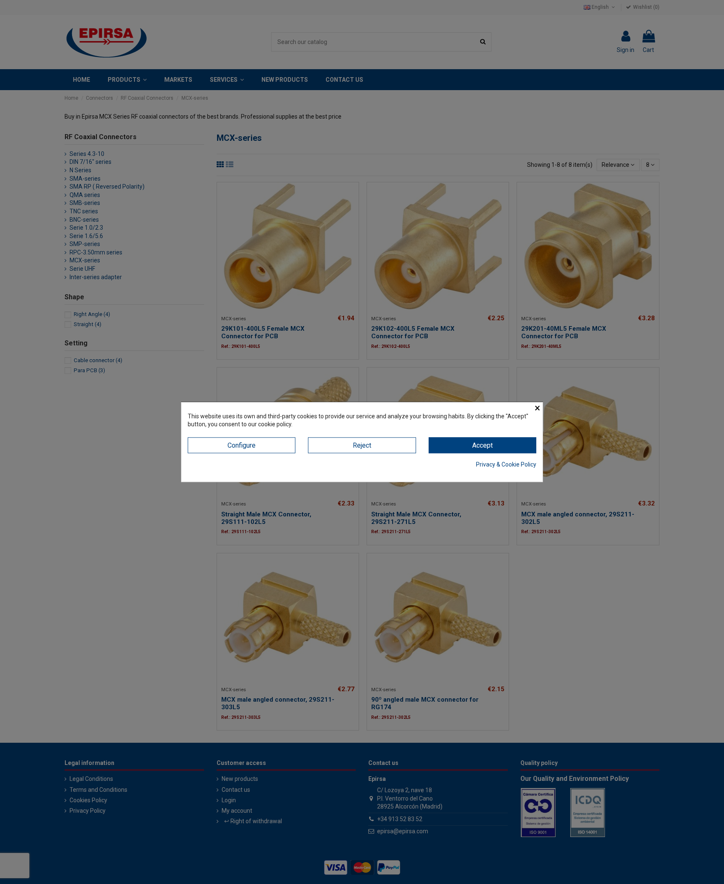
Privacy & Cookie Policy (506, 464)
